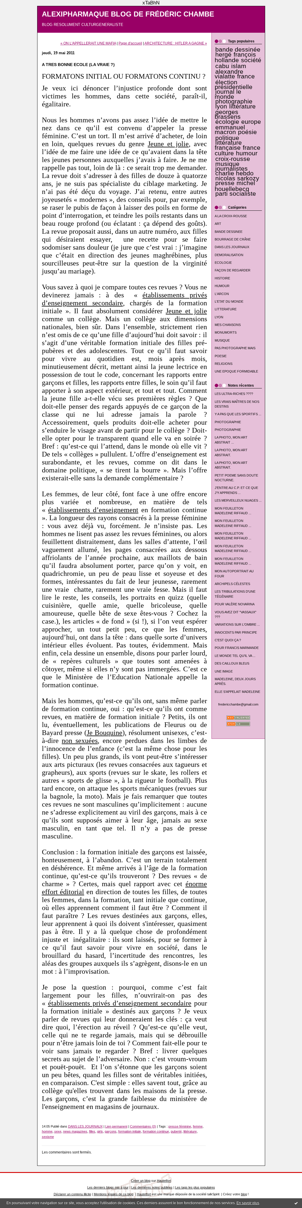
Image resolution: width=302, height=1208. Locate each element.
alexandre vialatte (229, 74)
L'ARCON (222, 294)
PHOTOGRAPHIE (228, 422)
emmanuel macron (230, 130)
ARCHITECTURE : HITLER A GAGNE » (176, 43)
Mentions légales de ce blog (113, 1194)
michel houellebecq (235, 185)
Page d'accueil (130, 43)
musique (227, 163)
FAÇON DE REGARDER (232, 270)
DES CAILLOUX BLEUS (232, 663)
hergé (223, 54)
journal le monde (228, 94)
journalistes (231, 168)
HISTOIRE (222, 278)
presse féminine (179, 1126)
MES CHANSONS (228, 325)
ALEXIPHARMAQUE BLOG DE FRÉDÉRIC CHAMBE (128, 14)
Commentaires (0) (143, 1126)
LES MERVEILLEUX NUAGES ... (238, 500)
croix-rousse (232, 158)
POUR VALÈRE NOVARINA (235, 604)
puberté (176, 1131)
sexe (57, 1131)
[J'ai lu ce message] (296, 1203)
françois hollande (235, 57)
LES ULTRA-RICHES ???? (234, 393)
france (246, 76)
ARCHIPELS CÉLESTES (232, 584)
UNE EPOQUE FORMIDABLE (236, 371)
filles (92, 1131)
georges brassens (228, 114)
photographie (233, 101)
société (251, 60)
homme (47, 1131)
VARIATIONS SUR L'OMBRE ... (237, 624)
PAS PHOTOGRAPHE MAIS (235, 348)
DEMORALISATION (229, 255)
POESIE (220, 356)
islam (238, 66)
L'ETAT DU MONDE (229, 301)
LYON (219, 317)
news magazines (75, 1131)
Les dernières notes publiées (152, 1187)
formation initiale (129, 1131)
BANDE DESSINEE (228, 231)
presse (224, 183)
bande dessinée (237, 49)
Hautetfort (164, 1180)
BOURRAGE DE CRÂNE (233, 239)
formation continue (156, 1131)
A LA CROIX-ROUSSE (231, 216)
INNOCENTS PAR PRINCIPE (236, 632)
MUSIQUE (222, 340)
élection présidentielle (233, 84)
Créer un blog (140, 1180)
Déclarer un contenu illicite (72, 1194)
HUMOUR (222, 286)
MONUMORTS (226, 332)
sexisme (48, 1136)
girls (100, 1131)
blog (244, 1194)
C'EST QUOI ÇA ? (228, 640)
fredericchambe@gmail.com (238, 704)
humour (246, 153)
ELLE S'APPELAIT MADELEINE (237, 691)
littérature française (228, 145)
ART (218, 223)
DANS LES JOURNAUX (232, 247)
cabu (222, 66)
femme (198, 1126)
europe (251, 121)
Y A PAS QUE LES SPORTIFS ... (238, 414)
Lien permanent (116, 1126)
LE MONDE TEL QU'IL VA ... (235, 655)
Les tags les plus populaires (195, 1187)
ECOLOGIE (223, 262)
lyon (221, 106)
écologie (227, 121)
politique (227, 137)
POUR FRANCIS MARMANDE (237, 648)
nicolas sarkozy (237, 178)
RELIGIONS (223, 363)
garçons (110, 1131)
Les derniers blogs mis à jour (108, 1187)
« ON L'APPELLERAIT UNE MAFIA (88, 43)
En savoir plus (248, 1203)
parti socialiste (235, 193)
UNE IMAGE (224, 671)
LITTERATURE (226, 309)
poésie (247, 132)
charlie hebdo (234, 173)
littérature (242, 106)
